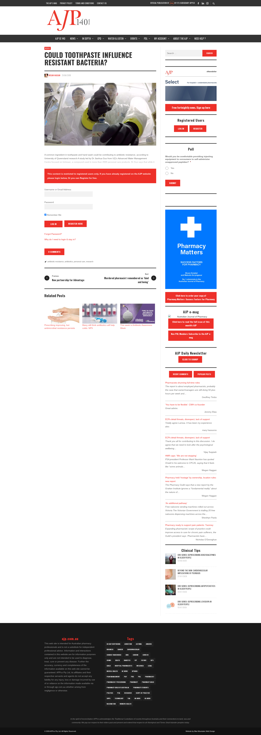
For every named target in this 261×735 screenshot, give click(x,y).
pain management (113, 676)
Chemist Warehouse (114, 655)
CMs (127, 655)
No (172, 173)
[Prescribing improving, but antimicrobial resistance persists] (61, 314)
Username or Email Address (57, 189)
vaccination (111, 704)
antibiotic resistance (55, 262)
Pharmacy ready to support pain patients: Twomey (189, 525)
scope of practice (143, 693)
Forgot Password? (53, 234)
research (89, 262)
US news (147, 698)
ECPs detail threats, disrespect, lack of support (187, 419)
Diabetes (127, 660)
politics (110, 693)
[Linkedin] (203, 3)
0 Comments (54, 251)
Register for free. (88, 178)
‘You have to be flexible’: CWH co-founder (185, 404)
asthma (139, 644)
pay (125, 676)
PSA (118, 693)
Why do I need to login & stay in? (60, 239)
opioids (134, 671)
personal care (79, 262)
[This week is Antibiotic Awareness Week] (137, 314)
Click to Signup (190, 359)
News (47, 48)
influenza (140, 666)
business (110, 649)
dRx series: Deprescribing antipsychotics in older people (196, 587)
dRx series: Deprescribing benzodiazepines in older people (197, 556)
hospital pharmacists (123, 666)
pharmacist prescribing (116, 682)
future (143, 660)
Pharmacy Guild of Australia (118, 687)
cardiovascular (133, 649)
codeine (135, 655)
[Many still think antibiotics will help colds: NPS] (99, 314)
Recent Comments (180, 374)
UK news (137, 698)
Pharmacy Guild (148, 682)
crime (109, 660)
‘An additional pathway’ (176, 503)
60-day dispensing (113, 644)
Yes (172, 168)
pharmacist (149, 676)
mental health (112, 671)
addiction (128, 644)
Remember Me (53, 215)
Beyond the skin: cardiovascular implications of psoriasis (193, 572)
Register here (75, 223)
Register (197, 128)
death (117, 660)
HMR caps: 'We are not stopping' (181, 455)
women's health (125, 704)
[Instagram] (207, 3)
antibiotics (69, 262)
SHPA (108, 698)
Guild (109, 666)
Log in (181, 128)
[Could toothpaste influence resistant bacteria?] (100, 114)
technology (119, 698)
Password (49, 202)
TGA (128, 698)
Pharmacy (134, 682)
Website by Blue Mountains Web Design (200, 731)
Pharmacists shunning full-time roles (182, 382)
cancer (120, 649)
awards (149, 644)
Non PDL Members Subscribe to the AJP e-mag (191, 335)
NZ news (125, 671)
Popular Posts (204, 374)
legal (150, 666)
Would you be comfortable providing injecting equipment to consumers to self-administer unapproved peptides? (189, 159)
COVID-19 (145, 655)
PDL (139, 676)
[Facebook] (198, 3)
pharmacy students (140, 687)
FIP (136, 660)
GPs (152, 660)
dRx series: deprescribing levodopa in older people (194, 603)
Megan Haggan (54, 75)
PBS (132, 676)
